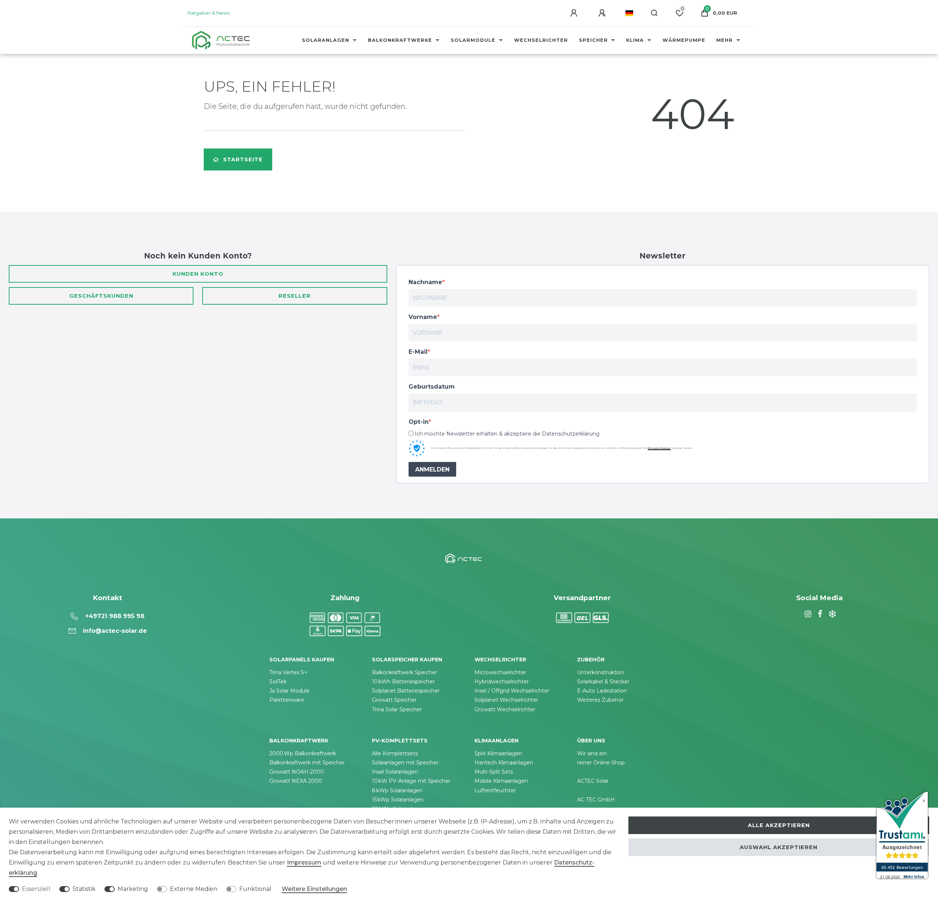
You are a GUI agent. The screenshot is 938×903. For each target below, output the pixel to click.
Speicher (594, 40)
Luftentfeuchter (495, 790)
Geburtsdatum (432, 386)
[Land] (629, 13)
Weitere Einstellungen (314, 888)
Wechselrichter (541, 40)
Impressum (304, 862)
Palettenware (286, 700)
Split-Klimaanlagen (498, 753)
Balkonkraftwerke (401, 40)
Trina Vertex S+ (288, 672)
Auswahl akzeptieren (778, 847)
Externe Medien (193, 888)
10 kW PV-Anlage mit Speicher (411, 781)
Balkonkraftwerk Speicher (404, 672)
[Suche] (654, 13)
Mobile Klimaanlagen (501, 781)
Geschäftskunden (101, 296)
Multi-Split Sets (493, 771)
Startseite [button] (243, 159)
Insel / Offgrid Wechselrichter (511, 690)
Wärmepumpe (683, 40)
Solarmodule (474, 40)
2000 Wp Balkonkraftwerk (302, 753)
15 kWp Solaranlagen (398, 799)
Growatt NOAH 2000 (296, 771)
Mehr (725, 40)
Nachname (425, 282)
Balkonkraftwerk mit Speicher (307, 762)
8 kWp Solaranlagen (397, 790)
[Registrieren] (603, 13)
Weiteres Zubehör (600, 700)
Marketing (133, 888)
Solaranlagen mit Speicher (405, 762)
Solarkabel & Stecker (603, 681)
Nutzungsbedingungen (659, 448)
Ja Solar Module (289, 690)
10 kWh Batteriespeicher (403, 681)
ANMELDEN (432, 469)
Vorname (423, 316)
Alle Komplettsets (395, 753)
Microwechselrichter (500, 672)
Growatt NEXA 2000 (295, 781)
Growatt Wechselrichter (504, 709)
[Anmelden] (574, 13)
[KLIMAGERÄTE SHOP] (831, 614)
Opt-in (419, 421)
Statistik (84, 888)
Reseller (294, 296)
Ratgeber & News (208, 13)
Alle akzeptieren (779, 825)
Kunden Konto (198, 274)
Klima (636, 40)
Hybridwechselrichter (501, 681)
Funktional (255, 888)
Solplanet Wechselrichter (506, 700)
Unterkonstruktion (600, 672)
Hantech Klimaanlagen (503, 762)
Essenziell (36, 888)
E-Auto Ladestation (602, 690)
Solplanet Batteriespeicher (406, 690)
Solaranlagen (326, 40)
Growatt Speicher (394, 700)
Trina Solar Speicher (397, 709)
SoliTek (278, 681)
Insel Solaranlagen (395, 771)
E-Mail (418, 351)
